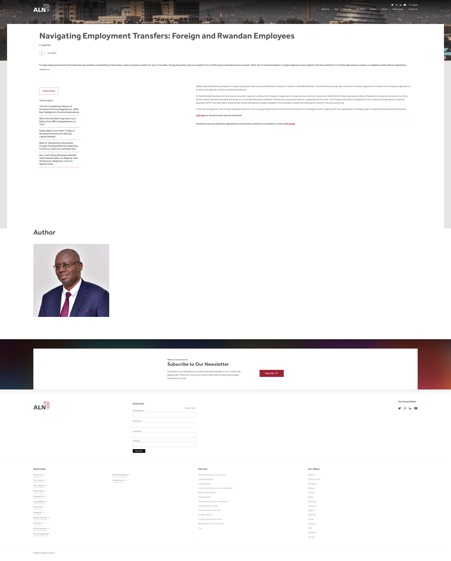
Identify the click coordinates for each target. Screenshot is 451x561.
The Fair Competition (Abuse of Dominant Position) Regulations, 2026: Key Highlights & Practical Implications (59, 109)
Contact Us (413, 9)
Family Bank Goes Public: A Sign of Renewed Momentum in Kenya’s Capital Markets (57, 133)
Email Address (139, 411)
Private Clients (205, 515)
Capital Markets (205, 479)
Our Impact (39, 485)
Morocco (312, 506)
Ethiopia (312, 484)
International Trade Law (209, 510)
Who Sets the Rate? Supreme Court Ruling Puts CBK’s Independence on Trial (57, 121)
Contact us (118, 480)
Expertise (347, 9)
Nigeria (311, 510)
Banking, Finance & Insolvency (212, 475)
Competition (204, 484)
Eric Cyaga (290, 123)
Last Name (137, 431)
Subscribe (269, 373)
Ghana (311, 488)
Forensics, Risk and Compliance (213, 501)
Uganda (311, 532)
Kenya (311, 497)
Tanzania (312, 524)
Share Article (49, 91)
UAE (310, 528)
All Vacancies (40, 528)
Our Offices (360, 9)
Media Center (398, 9)
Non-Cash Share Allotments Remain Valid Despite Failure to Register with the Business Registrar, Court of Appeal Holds (58, 159)
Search (415, 5)
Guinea (311, 492)
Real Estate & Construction (211, 524)
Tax (200, 528)
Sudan (311, 519)
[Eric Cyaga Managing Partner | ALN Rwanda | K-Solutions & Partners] (71, 280)
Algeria (311, 475)
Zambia (311, 537)
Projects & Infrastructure (210, 519)
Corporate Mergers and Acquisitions (215, 488)
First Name (137, 421)
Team (336, 9)
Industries (38, 496)
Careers (384, 9)
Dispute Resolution (207, 492)
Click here (201, 115)
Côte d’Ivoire (314, 479)
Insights (373, 9)
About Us (325, 9)
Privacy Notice (40, 533)
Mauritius (312, 501)
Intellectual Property (208, 506)
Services (37, 507)
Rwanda (311, 515)
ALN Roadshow (120, 474)
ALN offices (39, 501)
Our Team (38, 480)
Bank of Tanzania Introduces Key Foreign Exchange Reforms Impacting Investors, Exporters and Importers (58, 145)
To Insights (51, 53)
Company (136, 441)
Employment (204, 497)
